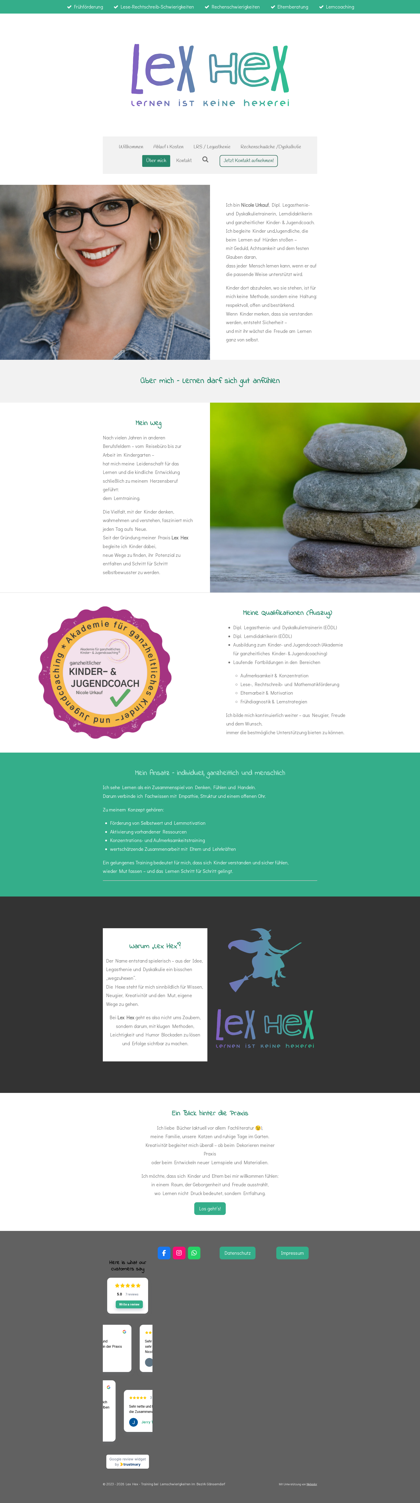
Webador (311, 1484)
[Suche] (205, 160)
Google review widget (127, 1459)
